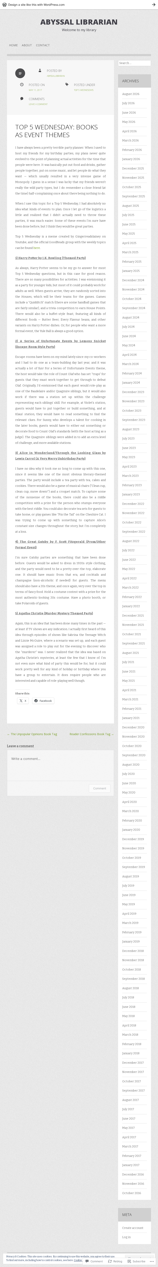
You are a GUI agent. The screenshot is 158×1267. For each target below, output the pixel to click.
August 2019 (130, 876)
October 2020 (132, 746)
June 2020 (129, 783)
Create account (132, 1228)
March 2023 (130, 476)
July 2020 (128, 774)
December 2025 (133, 168)
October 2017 (131, 1081)
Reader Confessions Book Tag (92, 734)
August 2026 (130, 94)
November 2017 (133, 1072)
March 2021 (130, 699)
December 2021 (133, 615)
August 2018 (130, 988)
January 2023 (131, 494)
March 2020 (130, 811)
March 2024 (130, 364)
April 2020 (129, 802)
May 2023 (128, 457)
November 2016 (133, 1184)
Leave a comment (38, 104)
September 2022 (133, 531)
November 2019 (133, 848)
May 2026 (128, 122)
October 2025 (131, 187)
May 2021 (128, 681)
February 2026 (132, 150)
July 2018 (128, 997)
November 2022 (133, 513)
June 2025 (129, 224)
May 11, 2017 (35, 90)
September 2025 (133, 196)
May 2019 (128, 904)
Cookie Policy (81, 1260)
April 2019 (129, 913)
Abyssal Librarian (79, 22)
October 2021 (131, 634)
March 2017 (130, 1146)
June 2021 (128, 671)
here (36, 248)
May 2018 (128, 1016)
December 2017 (133, 1063)
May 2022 (128, 569)
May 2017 (128, 1128)
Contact (43, 45)
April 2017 (129, 1137)
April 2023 (129, 466)
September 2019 (133, 867)
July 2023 (128, 438)
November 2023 (133, 401)
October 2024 (131, 299)
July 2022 (128, 550)
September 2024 (133, 308)
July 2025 (128, 215)
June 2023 (129, 448)
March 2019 (130, 923)
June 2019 (129, 895)
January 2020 (131, 830)
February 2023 (132, 485)
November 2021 (133, 625)
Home (13, 45)
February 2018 (131, 1044)
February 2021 (131, 709)
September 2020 (133, 755)
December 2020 (133, 727)
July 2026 (128, 103)
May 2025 (128, 233)
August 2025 (130, 206)
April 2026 (129, 131)
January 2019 (131, 941)
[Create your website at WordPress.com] (79, 4)
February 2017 (131, 1156)
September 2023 (133, 420)
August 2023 (130, 429)
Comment (99, 788)
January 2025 (131, 271)
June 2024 (129, 336)
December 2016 (133, 1174)
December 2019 (133, 839)
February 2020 (132, 820)
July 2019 (128, 885)
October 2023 (131, 411)
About (27, 45)
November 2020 (133, 736)
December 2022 (133, 504)
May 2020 (128, 792)
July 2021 (128, 662)
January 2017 (130, 1165)
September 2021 (133, 643)
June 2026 (129, 112)
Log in (126, 1237)
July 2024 (128, 327)
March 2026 (130, 140)
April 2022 (129, 578)
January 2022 (131, 606)
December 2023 (133, 392)
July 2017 (128, 1109)
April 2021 (129, 690)
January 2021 (130, 718)
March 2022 (130, 587)
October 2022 (131, 522)
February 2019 (132, 932)
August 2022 (130, 541)
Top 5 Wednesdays (83, 90)
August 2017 (130, 1100)
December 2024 (133, 280)
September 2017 (133, 1090)
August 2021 (130, 653)
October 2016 (131, 1193)
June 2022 (129, 560)
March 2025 (130, 252)
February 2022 (132, 597)
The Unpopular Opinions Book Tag (32, 734)
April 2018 (129, 1025)
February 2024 (132, 373)
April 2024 (129, 355)
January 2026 (131, 159)
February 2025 (132, 261)
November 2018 (133, 960)
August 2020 (130, 764)
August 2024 (130, 317)
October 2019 (131, 858)
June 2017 (128, 1118)
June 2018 (128, 1007)
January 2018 (130, 1053)
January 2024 (131, 382)
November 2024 (133, 289)
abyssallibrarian (56, 76)
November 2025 (133, 178)
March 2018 (130, 1034)
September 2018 (133, 979)
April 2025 (129, 243)
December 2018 (133, 951)
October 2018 (131, 969)
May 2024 (128, 345)
